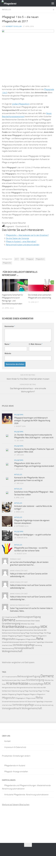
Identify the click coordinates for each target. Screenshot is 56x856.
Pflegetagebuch (21, 639)
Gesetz (37, 621)
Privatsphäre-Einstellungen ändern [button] (16, 756)
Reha (39, 639)
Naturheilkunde (38, 630)
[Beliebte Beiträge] (21, 409)
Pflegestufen (7, 263)
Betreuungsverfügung (29, 616)
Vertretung (38, 645)
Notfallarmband (7, 633)
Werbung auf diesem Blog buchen (15, 804)
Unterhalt (5, 645)
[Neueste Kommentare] (34, 409)
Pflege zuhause (31, 639)
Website (8, 353)
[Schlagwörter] (47, 409)
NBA (22, 259)
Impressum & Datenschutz (15, 747)
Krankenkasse (13, 626)
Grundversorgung (11, 623)
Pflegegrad (29, 259)
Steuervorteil (32, 642)
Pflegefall (20, 636)
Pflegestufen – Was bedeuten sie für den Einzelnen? (27, 235)
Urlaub (10, 645)
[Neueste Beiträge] (8, 409)
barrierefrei (13, 617)
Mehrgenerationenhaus (9, 630)
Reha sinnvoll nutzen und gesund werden (22, 244)
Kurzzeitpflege (32, 627)
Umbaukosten (48, 642)
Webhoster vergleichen (11, 662)
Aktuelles (6, 10)
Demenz (8, 620)
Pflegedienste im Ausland (14, 765)
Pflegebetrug (12, 636)
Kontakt (7, 741)
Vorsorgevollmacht (24, 648)
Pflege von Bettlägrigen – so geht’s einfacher (32, 534)
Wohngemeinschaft (12, 651)
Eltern (33, 621)
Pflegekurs (34, 636)
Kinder (33, 624)
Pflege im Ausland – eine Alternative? (21, 241)
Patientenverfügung (18, 633)
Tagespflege (40, 642)
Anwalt (7, 617)
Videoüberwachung (8, 648)
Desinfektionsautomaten (23, 621)
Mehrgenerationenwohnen (25, 630)
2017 (16, 259)
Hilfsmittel (24, 624)
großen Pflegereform (21, 104)
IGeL (28, 624)
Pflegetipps (18, 415)
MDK (44, 627)
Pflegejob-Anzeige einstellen (16, 771)
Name (7, 344)
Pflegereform (40, 259)
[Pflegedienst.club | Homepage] (11, 3)
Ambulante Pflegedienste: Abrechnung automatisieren (26, 794)
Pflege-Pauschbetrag (32, 633)
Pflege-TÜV (42, 633)
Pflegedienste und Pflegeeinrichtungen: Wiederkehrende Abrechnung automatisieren (26, 787)
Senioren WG (23, 642)
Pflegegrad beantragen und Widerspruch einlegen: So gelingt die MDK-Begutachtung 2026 (32, 420)
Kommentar (10, 326)
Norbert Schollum (14, 26)
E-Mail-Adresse (35, 344)
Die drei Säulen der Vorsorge (17, 238)
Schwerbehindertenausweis (10, 642)
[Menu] (52, 3)
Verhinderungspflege (24, 644)
